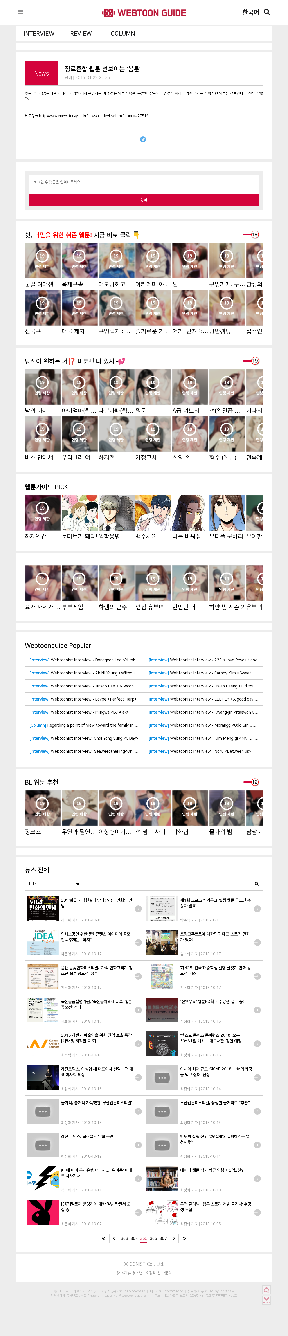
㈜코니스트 (61, 1291)
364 (134, 1238)
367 (163, 1238)
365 (144, 1238)
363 (124, 1238)
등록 (144, 200)
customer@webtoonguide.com (127, 1295)
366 (153, 1238)
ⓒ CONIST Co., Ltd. (144, 1264)
